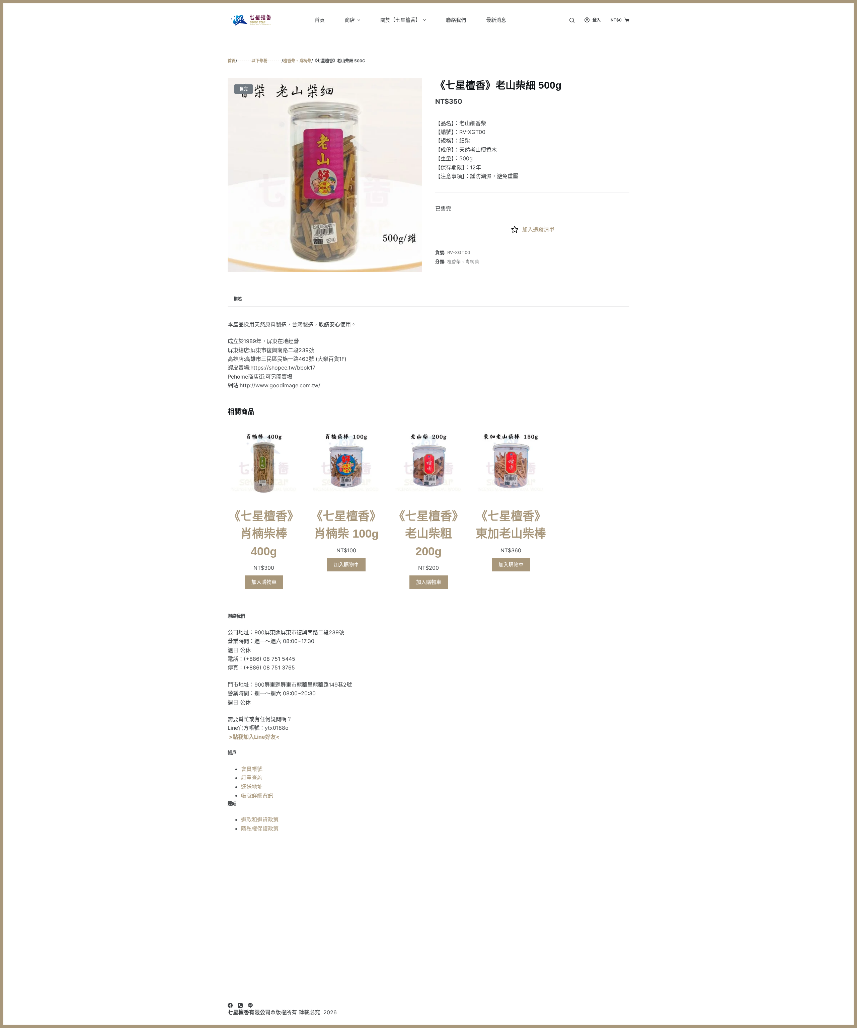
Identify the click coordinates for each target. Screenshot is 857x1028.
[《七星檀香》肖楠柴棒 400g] (264, 463)
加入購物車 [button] (264, 582)
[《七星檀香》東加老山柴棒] (511, 463)
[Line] (250, 1005)
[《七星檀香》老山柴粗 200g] (428, 463)
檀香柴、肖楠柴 (463, 261)
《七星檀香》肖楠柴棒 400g (264, 533)
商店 (350, 20)
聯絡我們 (456, 20)
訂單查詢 (251, 777)
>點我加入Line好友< (254, 736)
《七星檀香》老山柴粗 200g (428, 533)
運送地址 (251, 786)
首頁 (320, 20)
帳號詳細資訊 (257, 795)
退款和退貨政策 (260, 819)
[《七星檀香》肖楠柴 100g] (346, 463)
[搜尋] (571, 20)
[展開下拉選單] (359, 20)
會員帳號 (251, 769)
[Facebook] (230, 1005)
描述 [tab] (238, 298)
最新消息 (496, 20)
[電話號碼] (240, 1005)
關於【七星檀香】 (400, 20)
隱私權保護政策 (260, 828)
